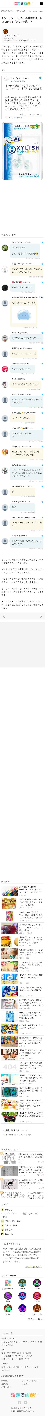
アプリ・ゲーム (24, 1188)
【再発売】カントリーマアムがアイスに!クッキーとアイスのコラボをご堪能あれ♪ (31, 940)
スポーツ (23, 1341)
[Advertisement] (22, 207)
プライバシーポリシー (30, 1381)
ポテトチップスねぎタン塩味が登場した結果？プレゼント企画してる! (30, 965)
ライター (25, 1384)
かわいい (22, 895)
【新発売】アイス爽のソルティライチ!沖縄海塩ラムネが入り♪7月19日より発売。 (31, 1078)
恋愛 (20, 1162)
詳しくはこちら (33, 1267)
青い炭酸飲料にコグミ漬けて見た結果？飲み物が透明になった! (30, 1090)
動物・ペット (25, 1358)
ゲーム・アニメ (25, 1355)
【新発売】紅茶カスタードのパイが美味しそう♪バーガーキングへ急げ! (31, 1053)
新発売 (28, 1135)
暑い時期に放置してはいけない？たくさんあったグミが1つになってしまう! (31, 927)
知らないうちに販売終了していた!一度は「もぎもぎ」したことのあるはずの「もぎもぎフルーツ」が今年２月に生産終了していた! (31, 917)
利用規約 (5, 1381)
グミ (21, 1135)
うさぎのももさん (12, 35)
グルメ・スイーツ (25, 908)
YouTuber (11, 1352)
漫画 (4, 1352)
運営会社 (5, 1384)
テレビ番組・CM (12, 1221)
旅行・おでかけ (24, 1352)
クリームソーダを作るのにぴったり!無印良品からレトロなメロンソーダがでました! (31, 1065)
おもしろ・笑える (25, 933)
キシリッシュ (10, 1135)
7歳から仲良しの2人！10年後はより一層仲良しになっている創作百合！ (31, 1156)
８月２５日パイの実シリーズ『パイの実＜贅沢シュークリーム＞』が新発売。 (30, 902)
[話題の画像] (22, 3)
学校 (40, 1341)
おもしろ (9, 1229)
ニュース (22, 1175)
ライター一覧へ (35, 1319)
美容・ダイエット (31, 1213)
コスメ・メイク (10, 1213)
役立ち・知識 (24, 958)
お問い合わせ (6, 1387)
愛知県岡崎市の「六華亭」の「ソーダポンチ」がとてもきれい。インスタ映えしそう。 (30, 1040)
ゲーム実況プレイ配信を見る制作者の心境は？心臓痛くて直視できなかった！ (31, 1182)
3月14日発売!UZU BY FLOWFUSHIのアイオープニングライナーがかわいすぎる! (31, 889)
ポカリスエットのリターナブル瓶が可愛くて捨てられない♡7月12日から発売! (30, 1015)
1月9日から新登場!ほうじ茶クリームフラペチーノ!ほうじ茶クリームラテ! (31, 952)
